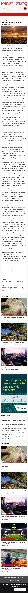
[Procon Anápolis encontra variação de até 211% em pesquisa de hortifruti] (14, 558)
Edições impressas (11, 579)
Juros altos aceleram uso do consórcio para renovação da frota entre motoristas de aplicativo (14, 368)
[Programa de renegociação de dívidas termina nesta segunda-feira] (14, 307)
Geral (4, 579)
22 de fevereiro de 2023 (7, 24)
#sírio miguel (6, 274)
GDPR (16, 586)
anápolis (11, 274)
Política (22, 579)
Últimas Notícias (10, 314)
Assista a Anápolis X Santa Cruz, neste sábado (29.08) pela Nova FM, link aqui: (13, 433)
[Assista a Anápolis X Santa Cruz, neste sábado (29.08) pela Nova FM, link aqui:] (14, 532)
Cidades (18, 579)
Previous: (12, 281)
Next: (13, 288)
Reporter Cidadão (21, 577)
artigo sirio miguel (17, 274)
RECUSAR (8, 589)
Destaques (4, 20)
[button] (2, 14)
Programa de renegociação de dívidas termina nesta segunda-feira (13, 421)
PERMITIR (20, 589)
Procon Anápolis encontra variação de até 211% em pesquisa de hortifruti (13, 437)
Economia (11, 580)
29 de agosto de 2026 (6, 545)
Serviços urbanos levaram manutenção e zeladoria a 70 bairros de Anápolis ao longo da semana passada (13, 343)
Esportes (17, 580)
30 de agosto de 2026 (6, 320)
